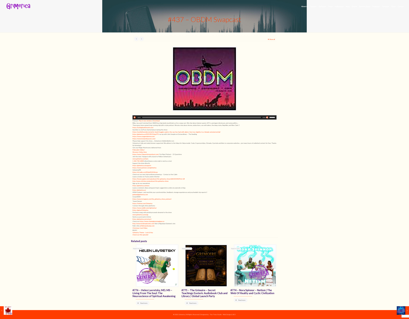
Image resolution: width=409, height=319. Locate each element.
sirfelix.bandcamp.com (147, 226)
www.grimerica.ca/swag (140, 215)
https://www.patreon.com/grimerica (144, 168)
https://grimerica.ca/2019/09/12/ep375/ (145, 134)
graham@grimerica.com (140, 194)
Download (156, 121)
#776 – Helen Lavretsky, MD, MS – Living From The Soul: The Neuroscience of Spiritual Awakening (154, 293)
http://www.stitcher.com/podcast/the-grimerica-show (150, 181)
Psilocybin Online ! (138, 150)
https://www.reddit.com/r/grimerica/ (144, 208)
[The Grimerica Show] (18, 6)
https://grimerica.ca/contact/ (142, 219)
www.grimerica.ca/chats (140, 159)
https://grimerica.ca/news (140, 185)
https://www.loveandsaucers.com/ (144, 139)
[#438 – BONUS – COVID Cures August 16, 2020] (403, 310)
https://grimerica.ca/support (141, 165)
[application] (204, 117)
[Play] (135, 117)
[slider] (272, 117)
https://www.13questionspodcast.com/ (145, 154)
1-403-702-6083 (137, 161)
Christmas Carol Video (139, 228)
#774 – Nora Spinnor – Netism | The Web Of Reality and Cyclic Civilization (252, 292)
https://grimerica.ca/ (139, 190)
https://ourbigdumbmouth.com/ (142, 127)
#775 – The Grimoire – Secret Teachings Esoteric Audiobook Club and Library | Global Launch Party (204, 293)
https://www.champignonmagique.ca (152, 221)
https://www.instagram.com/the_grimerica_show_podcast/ (152, 199)
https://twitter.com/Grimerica (142, 203)
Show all (272, 39)
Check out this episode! (140, 235)
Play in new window (145, 121)
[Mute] (267, 117)
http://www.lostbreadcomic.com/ (143, 223)
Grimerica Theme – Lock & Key (142, 232)
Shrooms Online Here (139, 152)
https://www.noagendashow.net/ (143, 136)
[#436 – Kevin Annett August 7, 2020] (6, 310)
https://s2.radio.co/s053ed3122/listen (145, 172)
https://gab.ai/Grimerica (140, 210)
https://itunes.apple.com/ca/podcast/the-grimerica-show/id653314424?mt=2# (158, 179)
